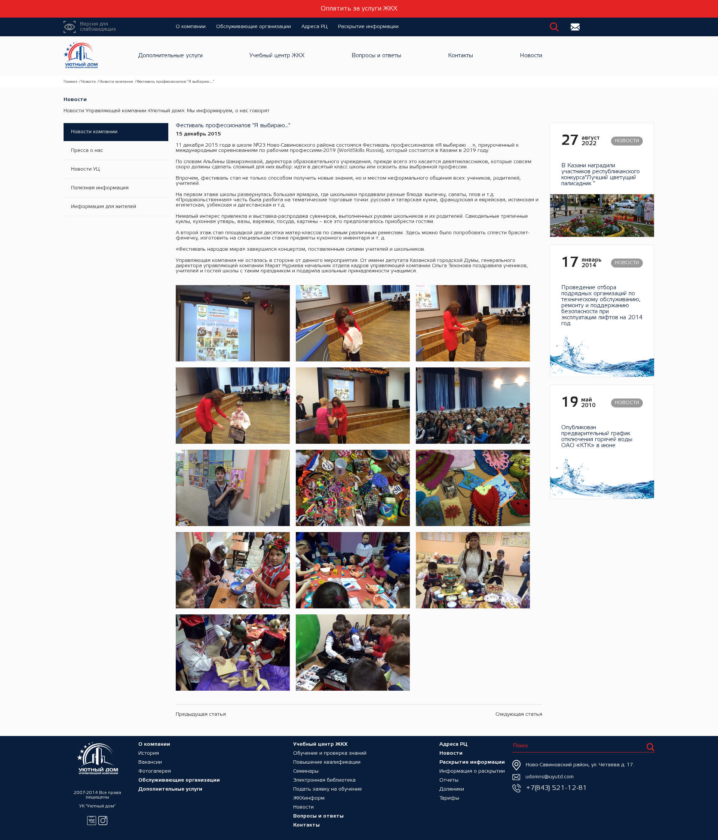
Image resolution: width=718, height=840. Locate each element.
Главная (70, 81)
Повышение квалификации (326, 762)
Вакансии (150, 762)
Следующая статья (518, 714)
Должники (451, 789)
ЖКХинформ (309, 798)
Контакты (460, 55)
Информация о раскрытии (472, 771)
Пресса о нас (87, 150)
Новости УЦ (85, 169)
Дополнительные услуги (170, 55)
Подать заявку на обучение (327, 789)
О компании (191, 26)
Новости (531, 55)
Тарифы (449, 798)
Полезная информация (100, 188)
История (148, 753)
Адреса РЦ (314, 26)
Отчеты (448, 780)
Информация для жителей (103, 206)
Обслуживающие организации (253, 26)
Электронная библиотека (324, 780)
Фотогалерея (154, 771)
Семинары (306, 771)
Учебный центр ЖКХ (276, 55)
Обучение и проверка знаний (329, 753)
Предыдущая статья (201, 714)
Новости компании (116, 81)
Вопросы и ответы (376, 55)
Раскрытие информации (368, 26)
